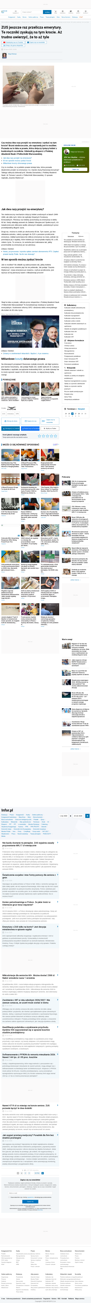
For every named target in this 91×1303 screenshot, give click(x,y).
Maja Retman (12, 54)
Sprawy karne (34, 1232)
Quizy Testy (68, 397)
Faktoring (45, 824)
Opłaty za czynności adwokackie (74, 383)
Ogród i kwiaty (79, 1238)
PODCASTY (47, 834)
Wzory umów (78, 1259)
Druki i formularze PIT (71, 359)
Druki (43, 822)
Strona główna (5, 22)
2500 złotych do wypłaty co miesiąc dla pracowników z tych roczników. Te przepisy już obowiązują (75, 246)
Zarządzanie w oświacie (23, 1261)
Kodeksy (33, 1266)
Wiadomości (5, 834)
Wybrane (80, 236)
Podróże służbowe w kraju (67, 1253)
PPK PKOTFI (35, 826)
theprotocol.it (78, 1263)
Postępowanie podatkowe (72, 356)
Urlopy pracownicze (70, 348)
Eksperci (4, 824)
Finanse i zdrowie (50, 1240)
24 (66, 413)
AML (61, 1244)
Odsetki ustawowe (65, 1261)
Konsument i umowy (36, 1234)
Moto (58, 17)
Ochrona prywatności (13, 1275)
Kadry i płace (5, 1261)
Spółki (47, 1232)
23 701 (37, 1173)
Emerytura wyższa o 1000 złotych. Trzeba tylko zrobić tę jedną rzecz (74, 281)
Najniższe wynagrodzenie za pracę (75, 381)
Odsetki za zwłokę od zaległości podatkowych (74, 377)
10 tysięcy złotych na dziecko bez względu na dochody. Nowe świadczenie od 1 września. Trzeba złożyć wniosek (75, 261)
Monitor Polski (5, 831)
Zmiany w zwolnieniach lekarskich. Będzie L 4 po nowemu (26, 353)
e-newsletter (22, 824)
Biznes (25, 17)
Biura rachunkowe (7, 819)
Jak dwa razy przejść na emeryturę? (17, 158)
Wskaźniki (71, 368)
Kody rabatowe (79, 1257)
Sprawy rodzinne (35, 1230)
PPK (26, 826)
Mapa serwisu (79, 1275)
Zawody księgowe (6, 1238)
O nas (3, 1275)
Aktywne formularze (75, 340)
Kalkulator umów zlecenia (72, 318)
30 (85, 413)
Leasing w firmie (50, 1238)
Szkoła (18, 1255)
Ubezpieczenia (20, 1234)
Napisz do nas (31, 421)
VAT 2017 (45, 831)
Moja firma (22, 817)
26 (72, 413)
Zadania (3, 1257)
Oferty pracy (78, 1266)
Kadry (19, 17)
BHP (17, 1238)
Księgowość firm (6, 1227)
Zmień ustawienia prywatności (32, 1275)
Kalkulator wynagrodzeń (72, 315)
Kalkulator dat (68, 334)
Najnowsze (71, 236)
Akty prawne (35, 1250)
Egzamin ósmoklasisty (22, 1266)
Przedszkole (19, 1253)
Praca (13, 834)
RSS (59, 1275)
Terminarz (71, 409)
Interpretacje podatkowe (71, 399)
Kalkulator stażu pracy (52, 1261)
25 (69, 413)
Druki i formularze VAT (71, 361)
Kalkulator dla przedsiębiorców (74, 313)
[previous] (18, 1173)
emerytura (10, 414)
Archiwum (77, 1255)
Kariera (20, 826)
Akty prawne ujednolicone (38, 1263)
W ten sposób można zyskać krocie (17, 161)
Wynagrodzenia (69, 351)
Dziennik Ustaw (6, 829)
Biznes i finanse (50, 1230)
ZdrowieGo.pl (78, 1253)
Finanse (77, 1234)
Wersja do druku (12, 421)
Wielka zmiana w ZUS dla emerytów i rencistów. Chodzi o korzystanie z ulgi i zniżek (75, 286)
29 (82, 413)
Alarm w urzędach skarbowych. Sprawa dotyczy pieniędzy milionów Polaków (75, 291)
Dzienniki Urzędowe (39, 829)
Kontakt (64, 1275)
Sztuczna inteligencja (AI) (23, 819)
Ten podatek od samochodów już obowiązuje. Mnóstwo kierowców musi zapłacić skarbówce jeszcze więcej (74, 241)
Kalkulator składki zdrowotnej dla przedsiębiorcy (74, 309)
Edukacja (75, 17)
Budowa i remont (79, 1236)
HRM (17, 1240)
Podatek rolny (68, 394)
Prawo (42, 17)
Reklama (71, 1275)
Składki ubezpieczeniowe (67, 1257)
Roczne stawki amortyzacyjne (73, 391)
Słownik (43, 826)
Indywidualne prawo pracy (23, 1230)
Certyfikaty (27, 831)
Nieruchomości (65, 17)
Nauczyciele (19, 1257)
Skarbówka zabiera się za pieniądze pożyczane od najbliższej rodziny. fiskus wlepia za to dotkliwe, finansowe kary (75, 251)
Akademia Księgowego (8, 826)
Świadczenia (25, 22)
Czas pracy (67, 343)
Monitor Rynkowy (33, 824)
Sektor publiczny (33, 17)
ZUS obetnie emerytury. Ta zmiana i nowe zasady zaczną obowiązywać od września (75, 266)
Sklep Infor (34, 1240)
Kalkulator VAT (69, 337)
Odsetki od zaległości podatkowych (75, 329)
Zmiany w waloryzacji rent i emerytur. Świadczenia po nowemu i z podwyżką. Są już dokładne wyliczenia (75, 296)
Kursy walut (36, 831)
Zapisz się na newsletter (50, 421)
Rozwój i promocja (6, 1259)
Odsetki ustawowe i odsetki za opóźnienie (73, 372)
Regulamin (46, 1275)
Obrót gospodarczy (6, 1234)
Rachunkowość (69, 353)
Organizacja (4, 1253)
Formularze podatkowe (71, 364)
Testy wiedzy (19, 1268)
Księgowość (11, 17)
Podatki (36, 819)
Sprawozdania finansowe (67, 1242)
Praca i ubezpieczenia (52, 1234)
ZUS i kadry (4, 1236)
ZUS (3, 414)
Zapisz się (75, 169)
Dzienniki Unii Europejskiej (22, 829)
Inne (14, 831)
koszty (19, 358)
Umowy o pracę (69, 345)
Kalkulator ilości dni (70, 331)
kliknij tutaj (40, 1210)
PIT (10, 824)
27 (75, 413)
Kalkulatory (71, 305)
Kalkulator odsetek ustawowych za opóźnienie (75, 325)
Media (3, 836)
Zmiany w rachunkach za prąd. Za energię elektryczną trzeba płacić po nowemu (75, 271)
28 (79, 413)
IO (48, 822)
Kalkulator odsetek (51, 1259)
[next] (43, 1173)
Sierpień (81, 409)
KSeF (81, 17)
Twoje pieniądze (50, 17)
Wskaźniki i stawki (66, 1250)
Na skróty (78, 1250)
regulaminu (30, 1197)
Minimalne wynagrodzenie (67, 1255)
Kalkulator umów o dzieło (72, 321)
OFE (17, 414)
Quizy (42, 819)
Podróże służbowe (65, 1259)
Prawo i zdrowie (35, 1242)
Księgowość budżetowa (8, 817)
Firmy (19, 831)
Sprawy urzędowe (36, 1236)
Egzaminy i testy (20, 1259)
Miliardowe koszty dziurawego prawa (17, 163)
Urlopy (18, 1236)
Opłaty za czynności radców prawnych (73, 387)
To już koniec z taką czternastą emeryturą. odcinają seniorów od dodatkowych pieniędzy (74, 276)
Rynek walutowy (23, 834)
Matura (18, 1263)
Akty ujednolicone (25, 822)
